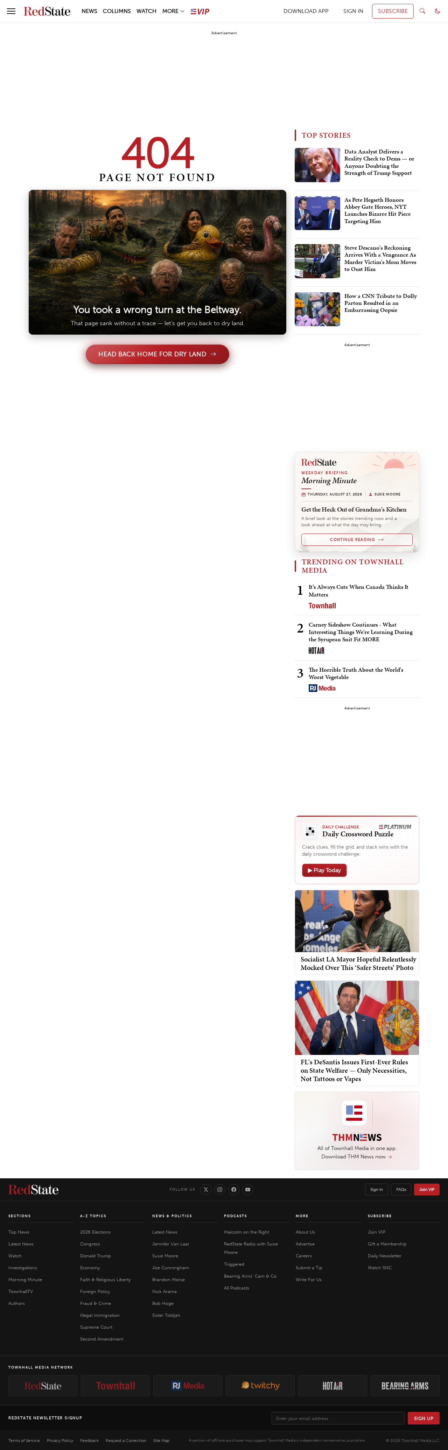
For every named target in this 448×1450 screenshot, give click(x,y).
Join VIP (426, 1189)
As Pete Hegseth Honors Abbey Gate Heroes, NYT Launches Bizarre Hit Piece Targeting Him (377, 210)
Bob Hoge (163, 1303)
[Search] (422, 11)
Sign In (376, 1189)
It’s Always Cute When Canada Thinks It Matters (358, 590)
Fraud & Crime (95, 1303)
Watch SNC (380, 1267)
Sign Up (424, 1418)
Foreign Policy (95, 1291)
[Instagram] (219, 1189)
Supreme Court (96, 1327)
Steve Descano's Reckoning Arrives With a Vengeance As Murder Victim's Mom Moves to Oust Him (380, 258)
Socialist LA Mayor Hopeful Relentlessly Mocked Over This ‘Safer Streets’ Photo (358, 963)
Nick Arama (164, 1291)
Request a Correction (126, 1440)
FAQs (401, 1189)
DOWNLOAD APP (306, 11)
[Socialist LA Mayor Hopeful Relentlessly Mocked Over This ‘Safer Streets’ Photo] (357, 920)
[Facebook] (233, 1189)
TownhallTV (20, 1291)
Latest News (21, 1244)
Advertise (305, 1244)
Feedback (89, 1440)
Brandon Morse (168, 1279)
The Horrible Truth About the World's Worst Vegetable (356, 673)
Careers (304, 1255)
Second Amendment (101, 1339)
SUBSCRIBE (393, 11)
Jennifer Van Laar (170, 1244)
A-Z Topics (93, 1216)
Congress (90, 1244)
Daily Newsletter (384, 1255)
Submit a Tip (309, 1267)
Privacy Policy (60, 1440)
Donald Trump (95, 1255)
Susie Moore (165, 1255)
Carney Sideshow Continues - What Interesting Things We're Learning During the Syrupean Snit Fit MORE (361, 632)
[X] (205, 1189)
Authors (16, 1303)
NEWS (89, 11)
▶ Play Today (324, 870)
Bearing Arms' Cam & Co (250, 1276)
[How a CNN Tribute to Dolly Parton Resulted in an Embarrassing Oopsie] (317, 309)
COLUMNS (117, 11)
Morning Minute (25, 1279)
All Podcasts (236, 1288)
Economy (90, 1267)
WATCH (146, 11)
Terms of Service (24, 1440)
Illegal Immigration (100, 1315)
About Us (305, 1232)
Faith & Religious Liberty (105, 1279)
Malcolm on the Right (246, 1232)
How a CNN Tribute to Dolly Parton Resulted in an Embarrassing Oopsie (380, 303)
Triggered (234, 1264)
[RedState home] (33, 1189)
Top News (18, 1232)
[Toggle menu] (11, 11)
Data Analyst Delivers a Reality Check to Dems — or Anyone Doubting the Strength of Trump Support (379, 162)
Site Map (161, 1440)
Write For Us (309, 1279)
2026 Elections (95, 1232)
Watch (15, 1255)
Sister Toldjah (166, 1315)
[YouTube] (247, 1189)
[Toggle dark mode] (437, 11)
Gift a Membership (387, 1244)
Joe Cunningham (170, 1267)
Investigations (22, 1267)
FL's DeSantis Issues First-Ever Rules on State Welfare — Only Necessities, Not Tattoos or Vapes (354, 1070)
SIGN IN (353, 11)
